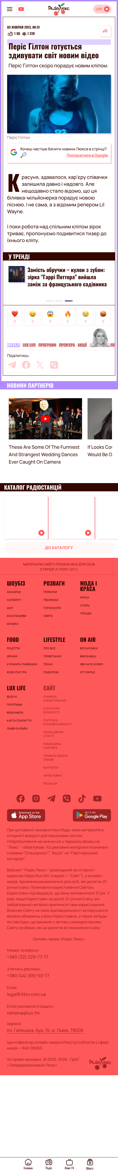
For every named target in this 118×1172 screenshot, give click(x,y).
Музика (12, 624)
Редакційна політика (52, 746)
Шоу (10, 608)
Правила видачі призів (55, 757)
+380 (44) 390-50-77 (28, 975)
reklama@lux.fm (23, 1013)
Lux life (29, 345)
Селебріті (14, 600)
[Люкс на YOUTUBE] (21, 9)
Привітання (52, 656)
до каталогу (59, 547)
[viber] (54, 365)
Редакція (50, 783)
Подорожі (51, 672)
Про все (49, 648)
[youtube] (97, 799)
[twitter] (40, 365)
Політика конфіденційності (57, 722)
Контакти (50, 767)
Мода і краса (88, 585)
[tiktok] (82, 799)
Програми (47, 345)
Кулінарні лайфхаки (22, 664)
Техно (48, 664)
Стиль (85, 605)
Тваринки (50, 600)
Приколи (50, 592)
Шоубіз (13, 345)
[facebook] (26, 365)
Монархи (14, 592)
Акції (82, 345)
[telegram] (12, 365)
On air (88, 639)
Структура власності (51, 710)
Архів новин (52, 775)
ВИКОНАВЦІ (88, 656)
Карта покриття (19, 720)
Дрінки (12, 656)
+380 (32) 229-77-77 (28, 957)
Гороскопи (52, 608)
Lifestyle (54, 639)
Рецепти (13, 648)
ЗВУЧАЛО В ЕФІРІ (91, 664)
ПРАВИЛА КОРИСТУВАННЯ (54, 698)
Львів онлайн (17, 728)
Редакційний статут (53, 734)
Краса (84, 597)
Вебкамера (15, 712)
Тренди (85, 613)
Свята (48, 616)
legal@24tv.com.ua (26, 994)
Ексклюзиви (16, 616)
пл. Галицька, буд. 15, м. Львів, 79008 (45, 1030)
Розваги (54, 583)
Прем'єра (67, 345)
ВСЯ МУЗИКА (89, 648)
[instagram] (36, 799)
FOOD (13, 639)
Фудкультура (17, 672)
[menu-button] (9, 9)
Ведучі (12, 697)
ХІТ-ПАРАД (87, 672)
